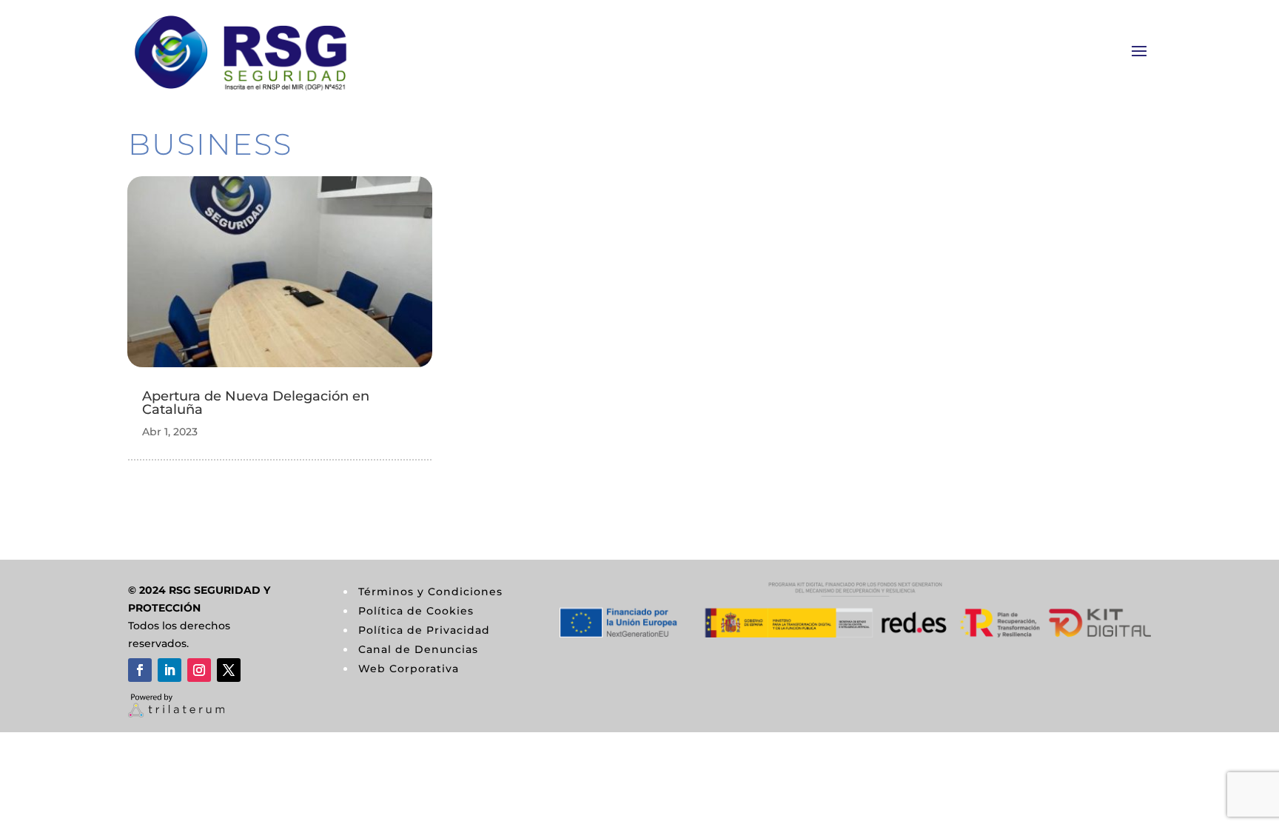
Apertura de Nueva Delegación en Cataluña (255, 403)
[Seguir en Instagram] (199, 670)
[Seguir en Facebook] (140, 670)
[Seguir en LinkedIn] (169, 670)
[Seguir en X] (229, 670)
